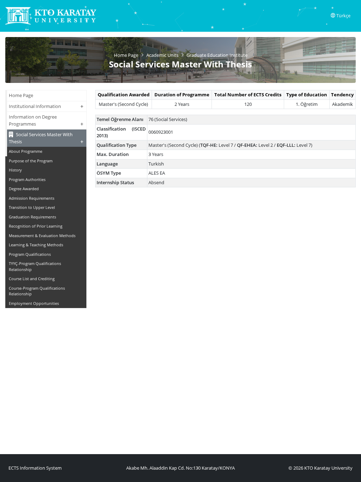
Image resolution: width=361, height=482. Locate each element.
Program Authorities (27, 179)
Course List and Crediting (32, 278)
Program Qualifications (30, 254)
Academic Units (162, 55)
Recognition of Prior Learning (35, 226)
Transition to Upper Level (32, 207)
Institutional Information (46, 106)
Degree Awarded (24, 188)
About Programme (25, 151)
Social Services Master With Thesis (46, 138)
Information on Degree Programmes (46, 120)
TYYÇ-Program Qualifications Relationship (35, 266)
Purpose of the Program (31, 160)
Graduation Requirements (32, 216)
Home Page (126, 55)
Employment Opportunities (34, 303)
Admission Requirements (31, 198)
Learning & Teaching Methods (36, 244)
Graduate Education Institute (216, 55)
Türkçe (342, 15)
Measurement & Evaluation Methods (42, 235)
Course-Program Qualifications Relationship (37, 291)
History (15, 170)
